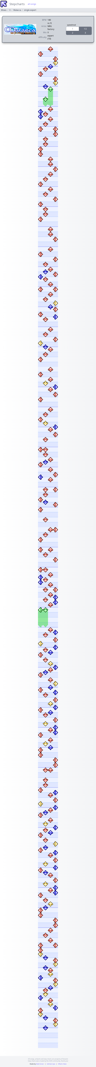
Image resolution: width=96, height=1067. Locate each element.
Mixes (3, 10)
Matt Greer (40, 1064)
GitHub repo (51, 1064)
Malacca (17, 10)
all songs (32, 4)
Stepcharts (17, 4)
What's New (62, 1064)
